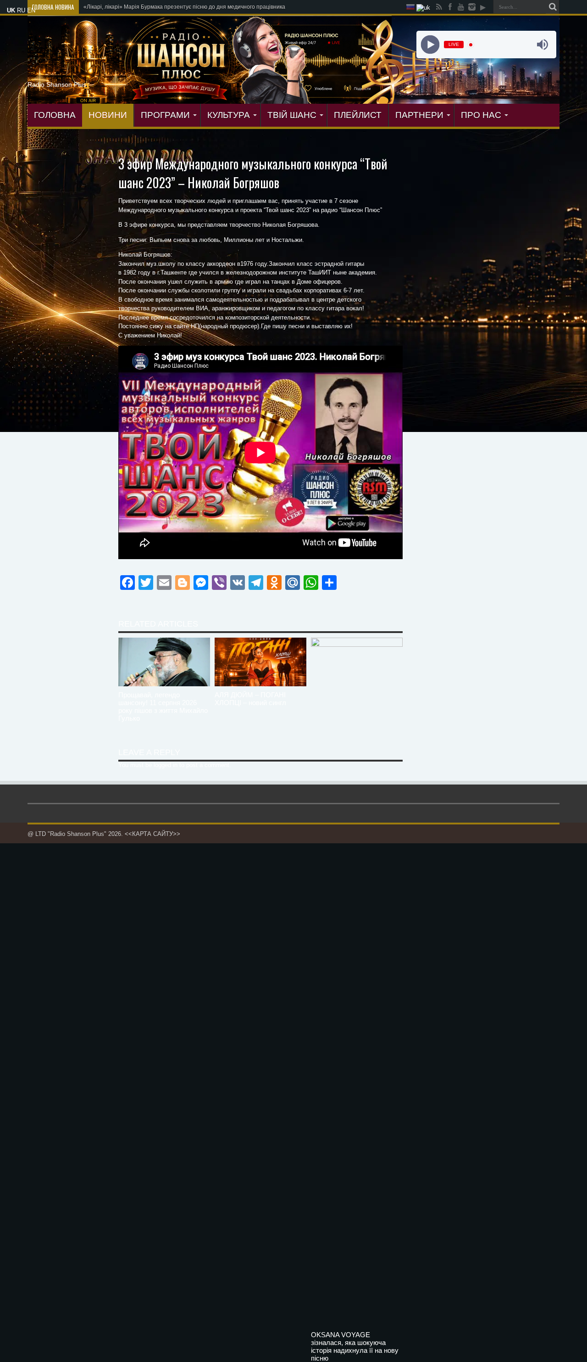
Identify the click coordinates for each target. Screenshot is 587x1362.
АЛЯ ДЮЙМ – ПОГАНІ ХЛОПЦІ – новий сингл (250, 698)
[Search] (552, 7)
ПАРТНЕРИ (419, 115)
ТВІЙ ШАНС (291, 115)
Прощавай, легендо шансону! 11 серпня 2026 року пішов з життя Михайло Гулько (163, 706)
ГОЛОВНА (55, 115)
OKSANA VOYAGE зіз (110, 7)
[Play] (430, 44)
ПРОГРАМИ (165, 115)
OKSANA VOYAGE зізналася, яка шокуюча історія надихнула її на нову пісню (355, 1346)
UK (11, 10)
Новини (108, 115)
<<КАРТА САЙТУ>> (152, 833)
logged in (165, 765)
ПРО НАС (481, 115)
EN (31, 10)
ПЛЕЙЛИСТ (358, 115)
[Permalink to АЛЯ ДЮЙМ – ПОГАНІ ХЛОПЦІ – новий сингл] (260, 684)
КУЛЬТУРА (228, 115)
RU (21, 10)
